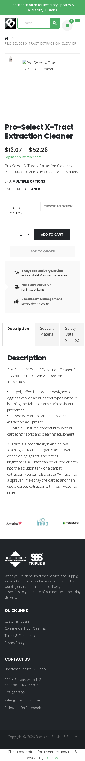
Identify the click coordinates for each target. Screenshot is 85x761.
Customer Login (17, 621)
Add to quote (43, 251)
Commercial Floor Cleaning (25, 628)
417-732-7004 (15, 692)
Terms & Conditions (20, 635)
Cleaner (32, 189)
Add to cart (52, 234)
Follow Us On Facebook (23, 707)
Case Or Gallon (17, 210)
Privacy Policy (14, 643)
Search (55, 23)
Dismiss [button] (51, 10)
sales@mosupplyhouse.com (26, 700)
